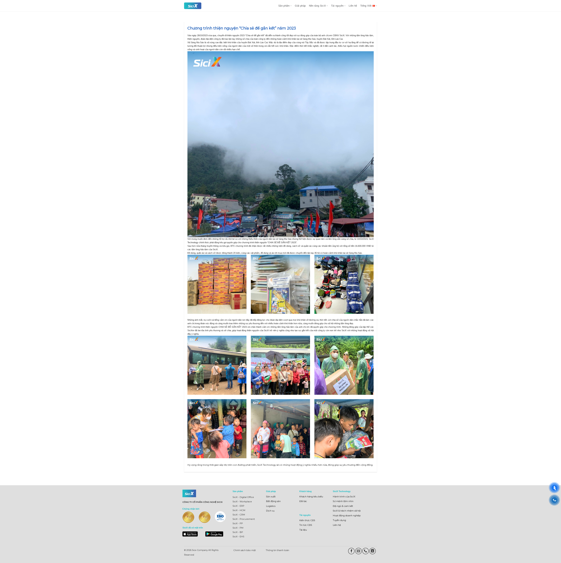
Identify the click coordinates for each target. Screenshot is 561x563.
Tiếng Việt (366, 5)
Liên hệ (353, 5)
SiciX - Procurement (244, 519)
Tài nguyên (337, 5)
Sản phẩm (284, 5)
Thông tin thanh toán (277, 550)
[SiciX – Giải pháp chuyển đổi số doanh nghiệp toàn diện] (192, 5)
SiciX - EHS (238, 536)
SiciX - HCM (239, 510)
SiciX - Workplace (242, 501)
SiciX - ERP (238, 505)
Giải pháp (300, 5)
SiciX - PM (238, 527)
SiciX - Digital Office (243, 497)
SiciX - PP (238, 523)
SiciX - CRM (239, 514)
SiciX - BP (238, 532)
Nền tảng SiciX (317, 5)
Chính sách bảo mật (244, 550)
